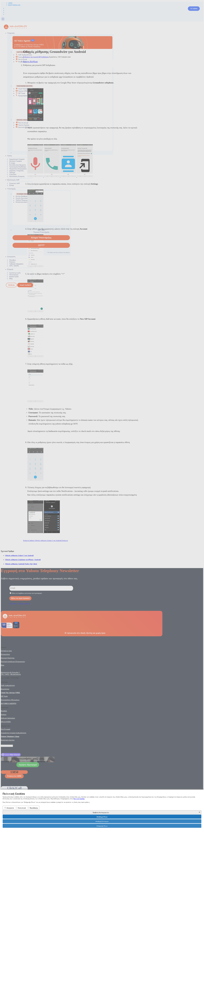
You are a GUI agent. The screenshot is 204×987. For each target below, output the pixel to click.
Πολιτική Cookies (79, 799)
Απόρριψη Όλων (102, 826)
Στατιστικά (22, 808)
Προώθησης (33, 808)
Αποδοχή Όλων (102, 817)
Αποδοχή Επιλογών (102, 821)
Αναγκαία (10, 808)
